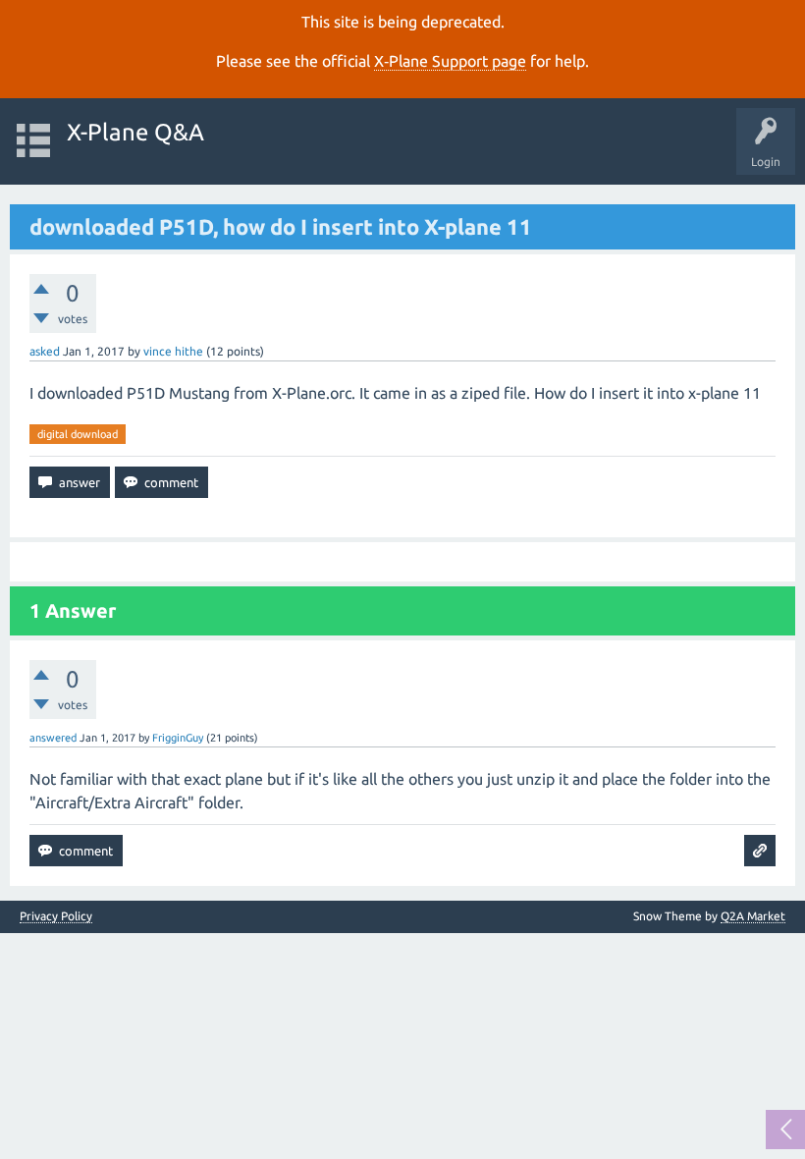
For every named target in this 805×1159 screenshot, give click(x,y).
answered (53, 738)
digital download (77, 434)
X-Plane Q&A (135, 132)
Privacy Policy (56, 916)
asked (44, 351)
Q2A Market (753, 916)
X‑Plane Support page (450, 61)
